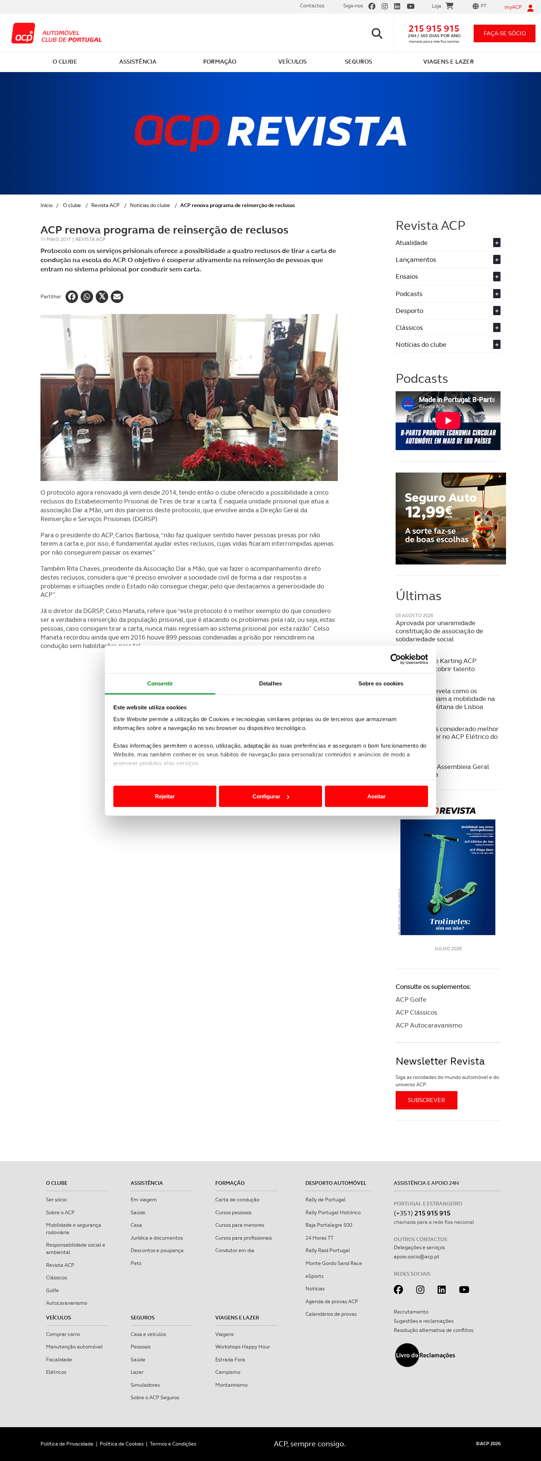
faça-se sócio (505, 33)
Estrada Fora (230, 1359)
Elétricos (56, 1372)
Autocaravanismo (66, 1303)
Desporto (447, 310)
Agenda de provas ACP (331, 1301)
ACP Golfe (411, 999)
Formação (230, 1183)
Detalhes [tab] (270, 683)
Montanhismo (231, 1385)
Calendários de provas (331, 1314)
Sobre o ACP (60, 1212)
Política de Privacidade (66, 1443)
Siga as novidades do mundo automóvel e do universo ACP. (447, 1081)
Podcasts (447, 293)
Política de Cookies (122, 1443)
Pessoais (141, 1346)
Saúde (138, 1212)
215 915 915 (434, 28)
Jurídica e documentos (157, 1237)
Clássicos (447, 327)
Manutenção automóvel (74, 1346)
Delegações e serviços (419, 1247)
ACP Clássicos (416, 1012)
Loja (436, 6)
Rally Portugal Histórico (333, 1212)
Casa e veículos (148, 1334)
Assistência (147, 1183)
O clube (72, 205)
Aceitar (376, 796)
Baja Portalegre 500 (328, 1225)
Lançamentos (447, 259)
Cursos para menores (239, 1225)
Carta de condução (237, 1199)
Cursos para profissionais (243, 1237)
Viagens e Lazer (237, 1317)
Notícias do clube (150, 205)
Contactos (312, 5)
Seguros (143, 1317)
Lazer (137, 1372)
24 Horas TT (319, 1237)
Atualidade (447, 242)
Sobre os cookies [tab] (381, 683)
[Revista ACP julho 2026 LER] (448, 870)
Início (46, 205)
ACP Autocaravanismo (429, 1025)
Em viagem (144, 1199)
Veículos (58, 1317)
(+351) (422, 1213)
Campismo (227, 1372)
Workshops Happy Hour (242, 1346)
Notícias (315, 1288)
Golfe (52, 1290)
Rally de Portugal (325, 1199)
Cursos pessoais (233, 1212)
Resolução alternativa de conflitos (433, 1330)
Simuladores (145, 1385)
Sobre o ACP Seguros (155, 1397)
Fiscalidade (59, 1359)
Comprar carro (63, 1334)
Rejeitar (165, 796)
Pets (136, 1263)
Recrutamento (411, 1311)
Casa (136, 1225)
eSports (314, 1276)
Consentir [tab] (160, 683)
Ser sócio (56, 1199)
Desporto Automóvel (336, 1183)
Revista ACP (105, 205)
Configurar (266, 796)
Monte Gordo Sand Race (333, 1263)
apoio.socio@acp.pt (416, 1256)
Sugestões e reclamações (423, 1321)
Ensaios (447, 276)
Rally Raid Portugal (327, 1250)
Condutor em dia (234, 1250)
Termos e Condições (173, 1443)
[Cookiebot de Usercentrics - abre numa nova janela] (396, 659)
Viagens (224, 1334)
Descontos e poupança (157, 1250)
